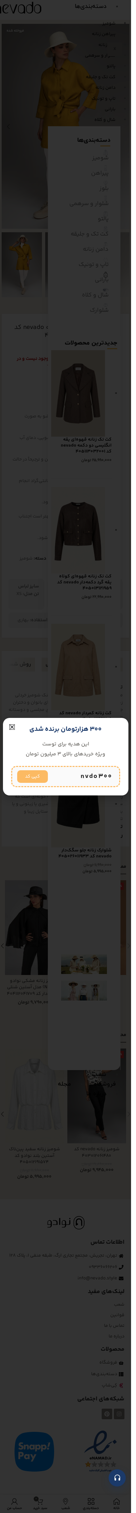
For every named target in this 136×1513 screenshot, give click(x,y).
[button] (12, 727)
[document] (65, 756)
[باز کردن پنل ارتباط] (117, 1477)
